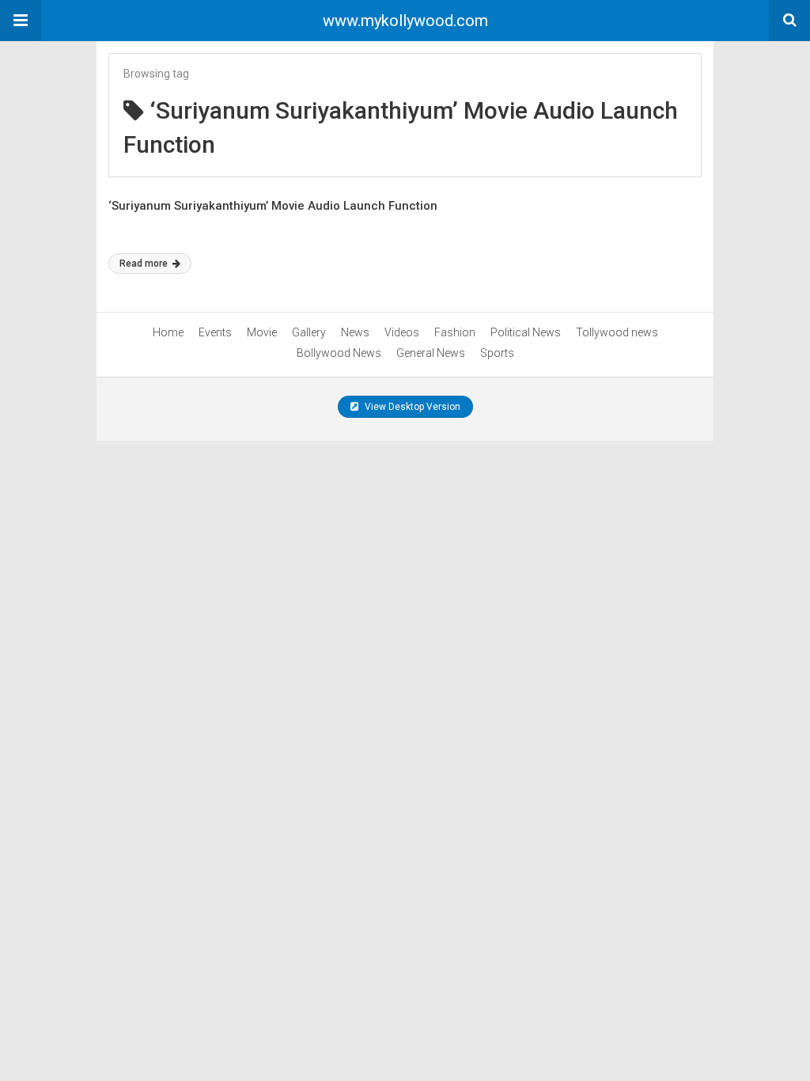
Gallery (309, 332)
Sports (497, 353)
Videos (401, 332)
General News (430, 353)
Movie (262, 332)
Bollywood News (339, 353)
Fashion (454, 332)
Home (168, 332)
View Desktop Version (411, 406)
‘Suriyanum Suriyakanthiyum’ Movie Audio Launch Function (272, 206)
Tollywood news (617, 332)
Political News (525, 332)
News (355, 332)
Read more (144, 263)
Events (215, 332)
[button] (20, 20)
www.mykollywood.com (405, 20)
